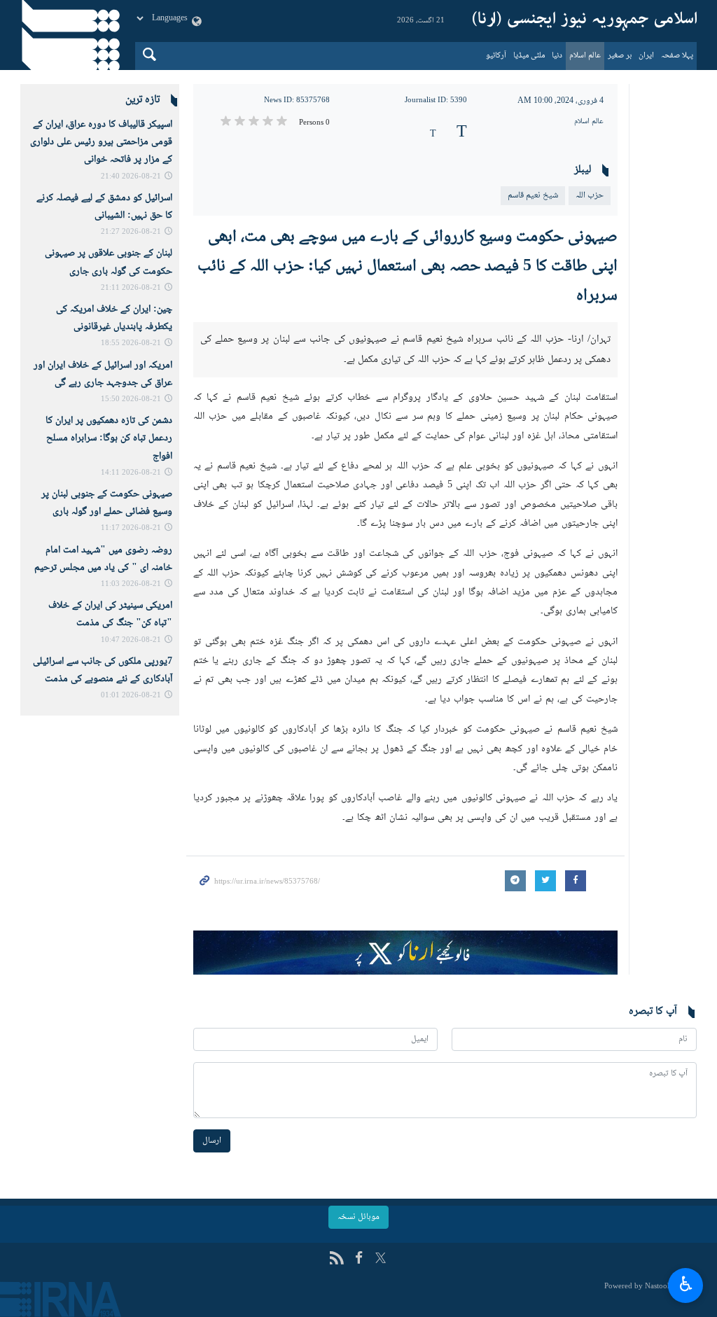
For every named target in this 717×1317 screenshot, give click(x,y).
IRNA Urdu (585, 21)
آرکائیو (496, 55)
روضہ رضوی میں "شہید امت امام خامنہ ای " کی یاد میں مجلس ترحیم (103, 559)
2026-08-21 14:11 (131, 473)
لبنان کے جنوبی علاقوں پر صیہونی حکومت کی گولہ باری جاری (108, 262)
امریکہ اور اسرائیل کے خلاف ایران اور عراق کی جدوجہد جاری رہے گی (103, 374)
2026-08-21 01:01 (131, 695)
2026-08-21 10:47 (131, 640)
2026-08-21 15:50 (131, 399)
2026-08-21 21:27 (131, 232)
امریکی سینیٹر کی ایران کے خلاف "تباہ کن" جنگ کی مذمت (110, 614)
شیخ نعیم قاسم (533, 195)
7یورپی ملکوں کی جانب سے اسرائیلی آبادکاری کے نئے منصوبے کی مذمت (102, 670)
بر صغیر (620, 55)
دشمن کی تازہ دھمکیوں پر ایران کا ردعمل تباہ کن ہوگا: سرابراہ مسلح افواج (109, 438)
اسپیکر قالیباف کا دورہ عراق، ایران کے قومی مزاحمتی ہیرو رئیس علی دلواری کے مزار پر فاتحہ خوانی (101, 142)
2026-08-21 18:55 (131, 343)
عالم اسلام (585, 55)
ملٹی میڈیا (529, 55)
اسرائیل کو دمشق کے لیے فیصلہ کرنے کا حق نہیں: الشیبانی (104, 207)
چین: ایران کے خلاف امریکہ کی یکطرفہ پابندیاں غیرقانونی (114, 318)
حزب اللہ (590, 195)
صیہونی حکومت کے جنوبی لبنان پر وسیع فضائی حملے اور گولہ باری (106, 503)
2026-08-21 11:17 (131, 528)
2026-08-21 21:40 (131, 176)
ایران (646, 55)
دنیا (557, 55)
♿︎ (685, 1283)
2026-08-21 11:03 (131, 584)
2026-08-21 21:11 (131, 288)
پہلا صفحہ (677, 55)
